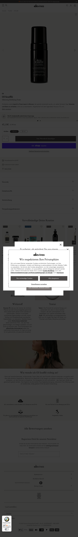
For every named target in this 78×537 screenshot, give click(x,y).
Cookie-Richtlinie (48, 271)
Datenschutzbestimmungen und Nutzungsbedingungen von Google (32, 272)
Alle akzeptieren (53, 278)
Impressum (60, 272)
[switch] (7, 529)
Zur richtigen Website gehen (39, 288)
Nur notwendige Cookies (24, 278)
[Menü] (10, 517)
